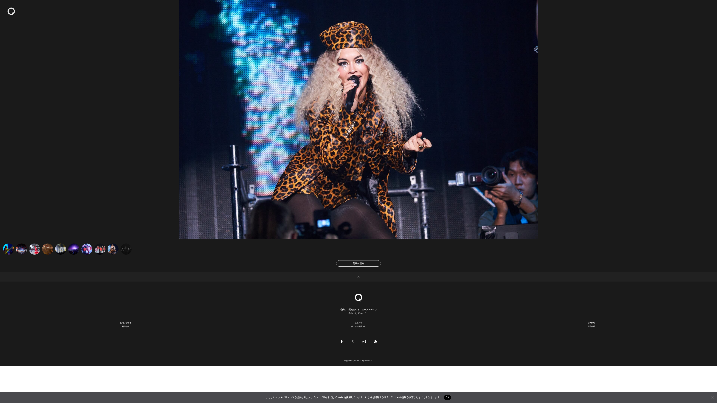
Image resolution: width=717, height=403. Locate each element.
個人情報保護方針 (358, 326)
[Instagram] (364, 341)
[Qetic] (11, 11)
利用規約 (125, 326)
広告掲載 (358, 322)
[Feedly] (375, 341)
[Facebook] (341, 341)
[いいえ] (712, 397)
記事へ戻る (358, 263)
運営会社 (591, 326)
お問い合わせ (125, 322)
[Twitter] (352, 341)
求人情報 (591, 322)
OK (447, 397)
